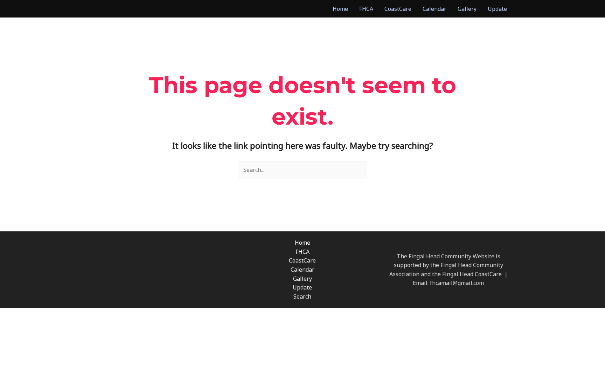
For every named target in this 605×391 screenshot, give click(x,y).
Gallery (467, 9)
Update (497, 9)
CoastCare (397, 9)
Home (340, 9)
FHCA (366, 9)
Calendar (434, 9)
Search (302, 296)
